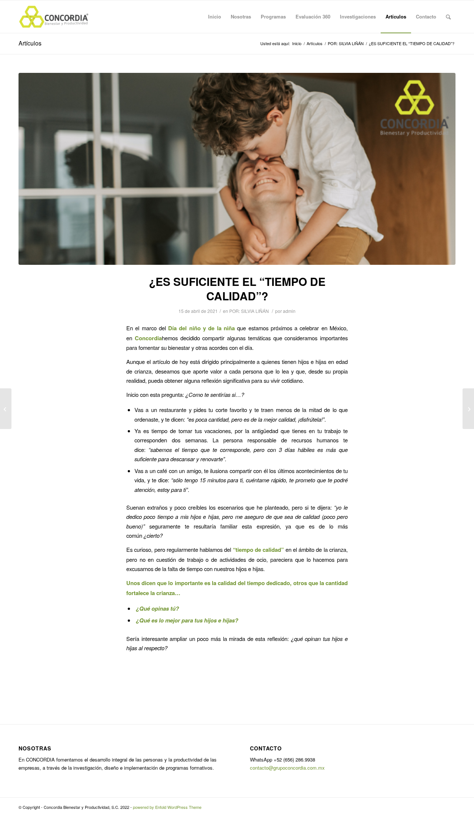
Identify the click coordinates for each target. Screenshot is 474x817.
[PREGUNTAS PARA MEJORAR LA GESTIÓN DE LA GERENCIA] (5, 408)
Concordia (148, 338)
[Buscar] (448, 16)
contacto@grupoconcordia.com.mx (287, 767)
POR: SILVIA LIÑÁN (249, 311)
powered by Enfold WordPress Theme (167, 807)
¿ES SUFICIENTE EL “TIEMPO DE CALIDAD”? (237, 288)
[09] (237, 169)
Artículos (30, 43)
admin (289, 311)
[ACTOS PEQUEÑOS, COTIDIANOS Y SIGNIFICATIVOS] (468, 408)
